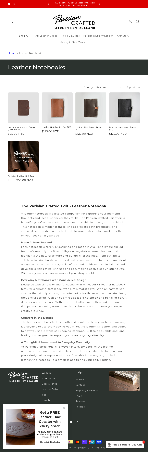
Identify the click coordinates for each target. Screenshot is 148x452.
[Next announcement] (99, 4)
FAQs (78, 395)
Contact (80, 385)
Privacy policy (99, 448)
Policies (80, 406)
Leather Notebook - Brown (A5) (89, 128)
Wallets (46, 373)
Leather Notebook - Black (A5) (122, 128)
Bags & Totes (49, 383)
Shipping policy (81, 448)
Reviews (80, 401)
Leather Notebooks (30, 53)
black (120, 222)
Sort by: (88, 87)
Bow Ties (47, 400)
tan (106, 222)
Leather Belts (50, 389)
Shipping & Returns (87, 390)
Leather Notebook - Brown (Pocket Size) (22, 128)
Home (11, 53)
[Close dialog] (64, 408)
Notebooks (48, 378)
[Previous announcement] (48, 4)
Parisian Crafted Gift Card (21, 176)
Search (79, 379)
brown (98, 222)
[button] (11, 21)
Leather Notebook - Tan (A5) (56, 127)
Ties (44, 394)
